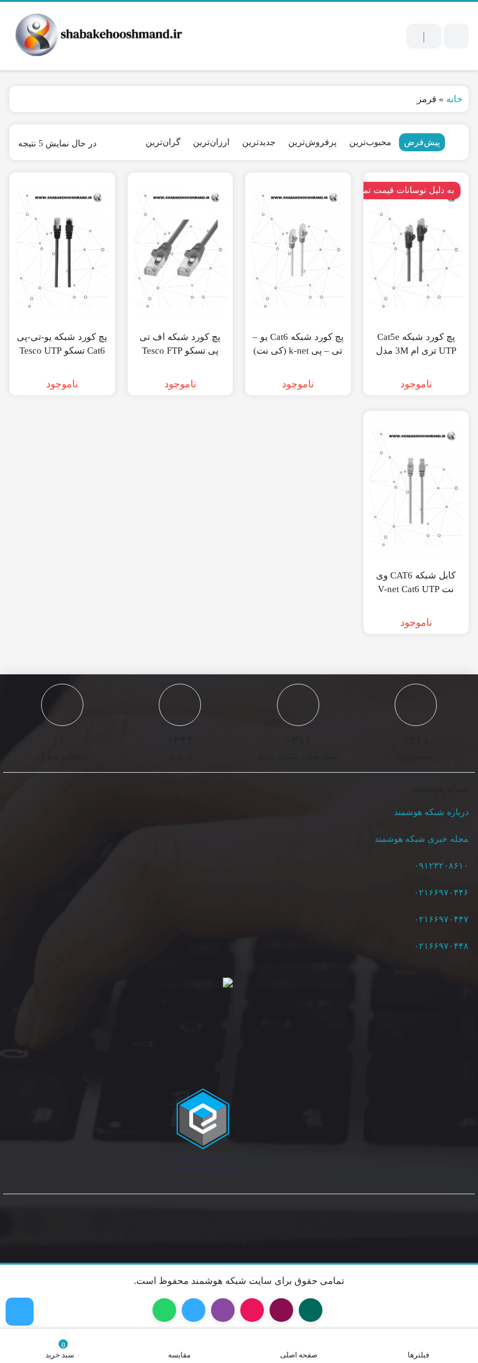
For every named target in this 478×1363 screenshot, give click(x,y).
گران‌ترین (163, 142)
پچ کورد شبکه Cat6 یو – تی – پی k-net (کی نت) (298, 344)
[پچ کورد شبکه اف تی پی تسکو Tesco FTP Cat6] (180, 250)
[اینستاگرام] (20, 1312)
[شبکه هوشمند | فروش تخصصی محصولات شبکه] (96, 36)
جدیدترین (259, 142)
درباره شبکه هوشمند (431, 812)
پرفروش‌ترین (312, 142)
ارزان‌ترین (211, 142)
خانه (454, 99)
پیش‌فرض (422, 142)
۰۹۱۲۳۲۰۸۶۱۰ (441, 865)
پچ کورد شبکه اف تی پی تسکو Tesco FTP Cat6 (179, 351)
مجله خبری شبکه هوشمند (422, 839)
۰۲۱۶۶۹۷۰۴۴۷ (441, 919)
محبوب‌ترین (370, 142)
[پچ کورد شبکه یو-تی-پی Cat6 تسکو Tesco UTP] (62, 250)
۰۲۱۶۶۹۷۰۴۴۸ (441, 946)
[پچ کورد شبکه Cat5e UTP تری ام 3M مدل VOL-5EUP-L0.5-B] (416, 250)
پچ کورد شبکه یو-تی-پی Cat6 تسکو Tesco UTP (62, 344)
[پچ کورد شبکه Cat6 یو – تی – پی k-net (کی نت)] (298, 250)
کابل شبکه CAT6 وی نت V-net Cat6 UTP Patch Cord (416, 589)
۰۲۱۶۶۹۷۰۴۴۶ (441, 892)
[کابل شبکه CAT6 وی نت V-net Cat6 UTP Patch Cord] (416, 488)
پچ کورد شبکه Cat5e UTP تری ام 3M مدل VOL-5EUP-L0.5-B (416, 351)
